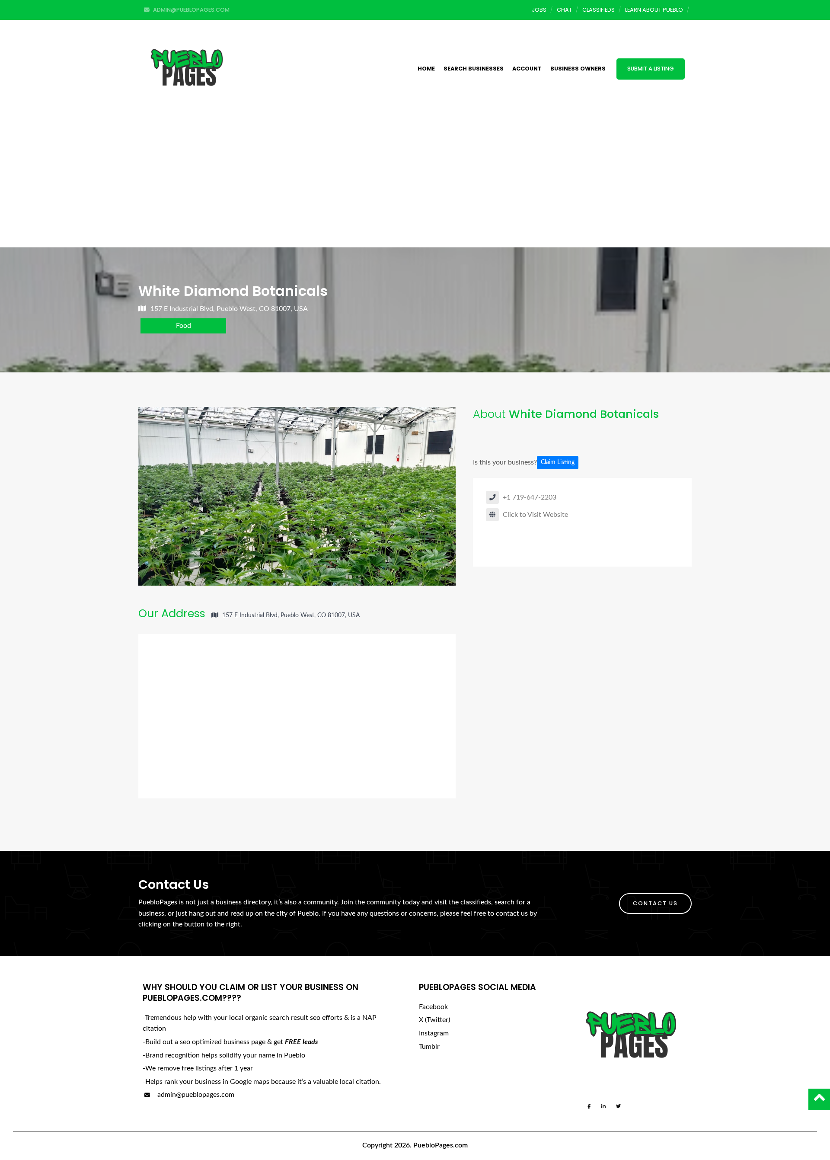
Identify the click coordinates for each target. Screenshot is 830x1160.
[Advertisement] (415, 182)
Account (527, 68)
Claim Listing (558, 462)
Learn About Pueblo (654, 9)
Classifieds (598, 9)
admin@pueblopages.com (195, 1094)
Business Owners (578, 68)
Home (426, 68)
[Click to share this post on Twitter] (507, 435)
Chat (564, 9)
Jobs (539, 9)
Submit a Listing (650, 68)
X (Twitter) (434, 1019)
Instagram (434, 1033)
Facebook (433, 1006)
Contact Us (655, 903)
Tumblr (429, 1046)
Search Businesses (474, 68)
